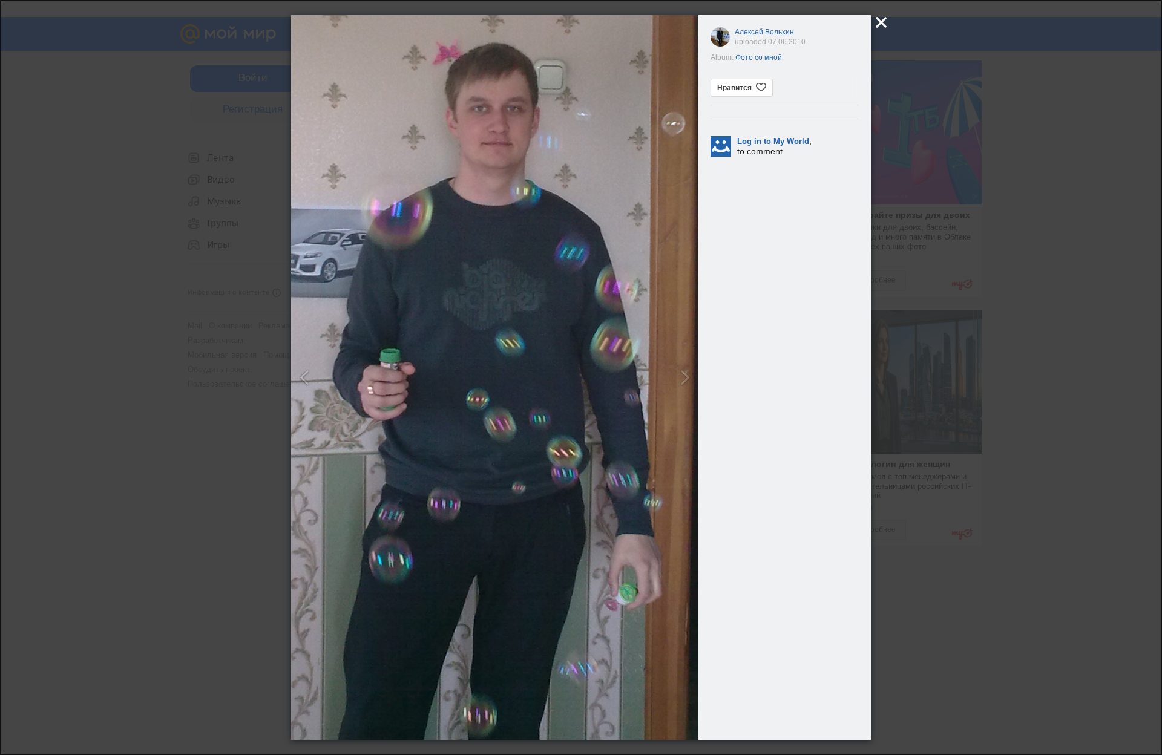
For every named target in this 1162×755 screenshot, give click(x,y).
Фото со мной (758, 57)
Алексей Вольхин (764, 32)
